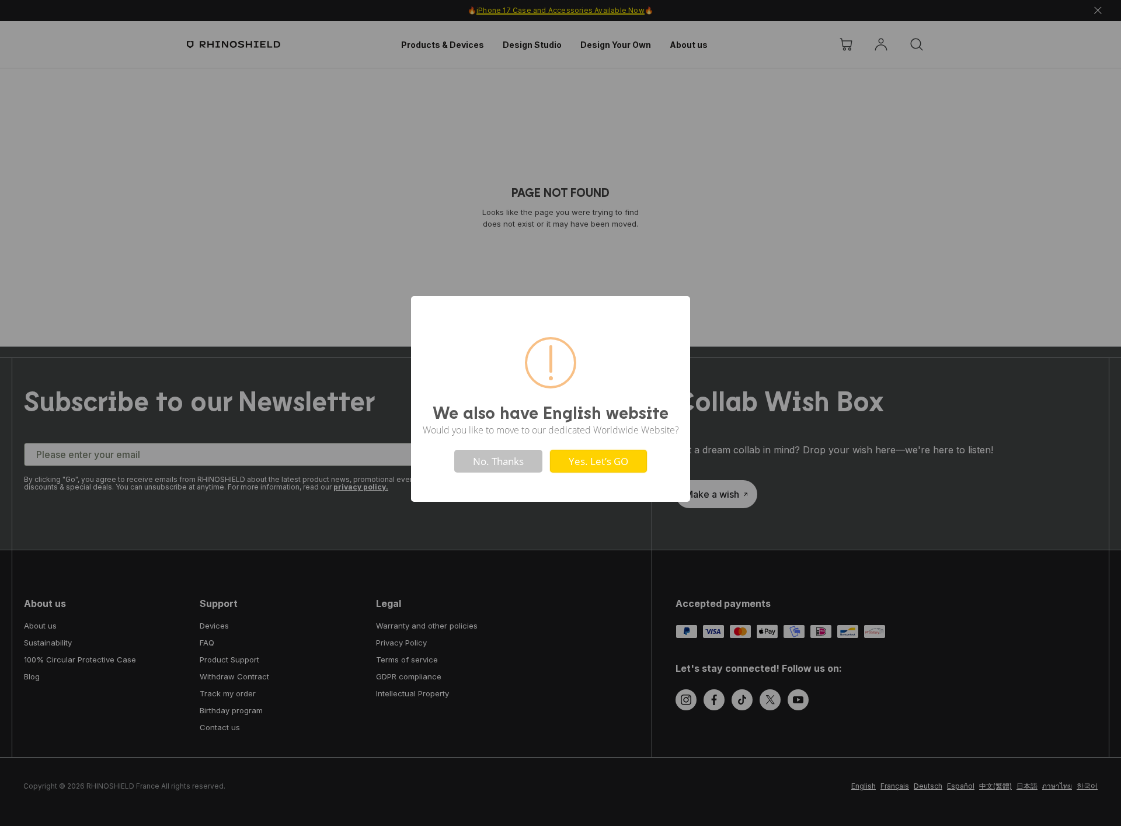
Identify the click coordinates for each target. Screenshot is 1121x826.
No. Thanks (498, 461)
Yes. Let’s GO (598, 461)
